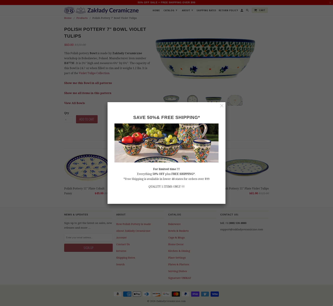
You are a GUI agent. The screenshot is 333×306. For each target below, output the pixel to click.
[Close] (222, 106)
